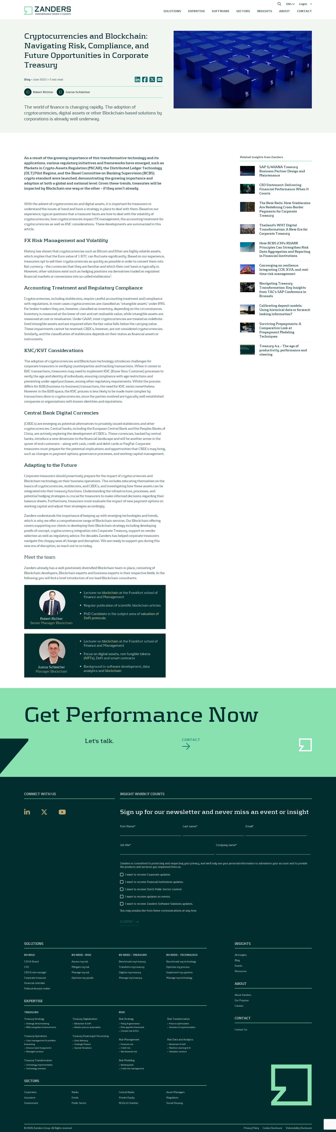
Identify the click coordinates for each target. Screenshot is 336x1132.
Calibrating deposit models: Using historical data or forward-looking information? (285, 310)
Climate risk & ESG (130, 1031)
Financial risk (127, 1044)
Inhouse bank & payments (38, 1047)
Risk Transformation (178, 1018)
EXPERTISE (196, 11)
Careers (239, 1005)
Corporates (30, 1092)
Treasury (31, 1012)
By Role (29, 954)
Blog (237, 960)
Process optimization (179, 1023)
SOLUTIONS (172, 11)
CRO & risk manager (35, 972)
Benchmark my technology (181, 961)
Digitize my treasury (130, 972)
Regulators (172, 1097)
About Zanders (243, 994)
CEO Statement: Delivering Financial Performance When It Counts (284, 189)
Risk (122, 1012)
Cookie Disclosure (272, 1127)
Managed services (35, 1051)
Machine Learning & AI (180, 1047)
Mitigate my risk (80, 966)
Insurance (29, 1097)
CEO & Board (31, 961)
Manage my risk (80, 972)
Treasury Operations (35, 1035)
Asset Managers (175, 1092)
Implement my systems (179, 972)
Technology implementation (39, 1064)
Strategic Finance (82, 1044)
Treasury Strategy (34, 1018)
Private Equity (126, 1097)
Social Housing (174, 1102)
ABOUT (284, 11)
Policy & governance (130, 1023)
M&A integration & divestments (41, 1027)
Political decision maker (37, 988)
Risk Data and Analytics (180, 1039)
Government (31, 1102)
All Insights (241, 954)
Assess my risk (80, 961)
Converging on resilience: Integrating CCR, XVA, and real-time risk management (284, 270)
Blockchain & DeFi (82, 1023)
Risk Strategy (126, 1018)
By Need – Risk (81, 954)
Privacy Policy (251, 1127)
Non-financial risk (129, 1051)
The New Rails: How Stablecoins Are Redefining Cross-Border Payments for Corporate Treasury (284, 209)
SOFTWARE (220, 11)
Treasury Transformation (38, 1060)
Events (238, 965)
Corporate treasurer (35, 977)
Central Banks (126, 1092)
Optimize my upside (82, 977)
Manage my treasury (130, 977)
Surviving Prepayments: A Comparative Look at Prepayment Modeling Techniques (280, 330)
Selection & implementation (182, 1027)
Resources (241, 971)
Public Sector (79, 1102)
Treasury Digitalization (84, 1018)
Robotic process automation (87, 1027)
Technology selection (36, 1068)
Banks (75, 1092)
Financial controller (34, 982)
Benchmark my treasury (132, 961)
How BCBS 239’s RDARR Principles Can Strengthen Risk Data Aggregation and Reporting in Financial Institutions (284, 249)
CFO (26, 966)
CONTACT (304, 11)
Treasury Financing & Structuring (90, 1035)
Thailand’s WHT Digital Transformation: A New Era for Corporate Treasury (283, 229)
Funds (75, 1097)
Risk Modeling (126, 1060)
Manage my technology (179, 977)
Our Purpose (242, 1000)
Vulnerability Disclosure (299, 1127)
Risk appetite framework (132, 1027)
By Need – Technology (182, 954)
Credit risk (125, 1047)
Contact (191, 740)
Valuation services (178, 1051)
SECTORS (243, 11)
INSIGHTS (264, 11)
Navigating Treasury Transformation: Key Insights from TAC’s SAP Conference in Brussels (282, 290)
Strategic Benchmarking (37, 1023)
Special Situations (83, 1047)
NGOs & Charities (128, 1102)
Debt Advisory (81, 1040)
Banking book (127, 1064)
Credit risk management (132, 1068)
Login (303, 3)
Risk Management (129, 1039)
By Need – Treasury (133, 954)
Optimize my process (178, 966)
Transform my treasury (131, 966)
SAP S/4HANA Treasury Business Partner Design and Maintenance (282, 171)
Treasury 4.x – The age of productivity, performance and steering (283, 350)
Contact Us (241, 1029)
